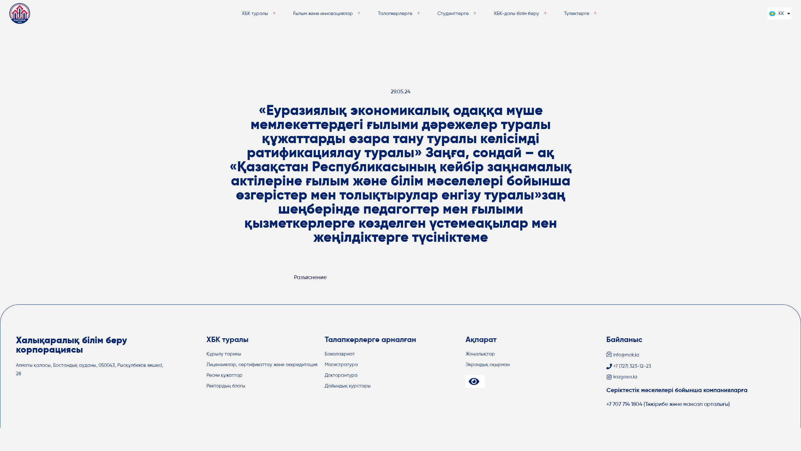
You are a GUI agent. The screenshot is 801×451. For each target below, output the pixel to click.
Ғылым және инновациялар (323, 13)
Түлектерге (576, 13)
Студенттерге (453, 13)
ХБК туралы (255, 13)
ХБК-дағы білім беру (516, 13)
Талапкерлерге (395, 13)
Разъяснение (310, 277)
